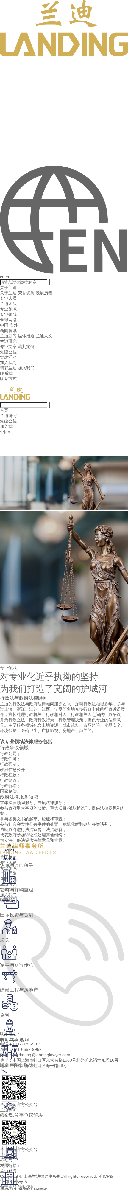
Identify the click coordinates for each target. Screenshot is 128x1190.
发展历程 (44, 292)
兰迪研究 (8, 341)
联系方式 (8, 378)
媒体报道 (26, 335)
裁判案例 (26, 346)
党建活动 (8, 357)
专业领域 (8, 309)
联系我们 (8, 373)
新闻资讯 (8, 330)
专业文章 (8, 346)
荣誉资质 (26, 292)
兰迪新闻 (8, 335)
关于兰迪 (8, 287)
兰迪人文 (44, 335)
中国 (4, 325)
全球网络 (8, 319)
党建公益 (8, 351)
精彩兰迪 (8, 368)
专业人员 (8, 298)
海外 (14, 325)
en (8, 276)
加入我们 (8, 362)
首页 (4, 410)
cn (2, 276)
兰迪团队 (8, 303)
